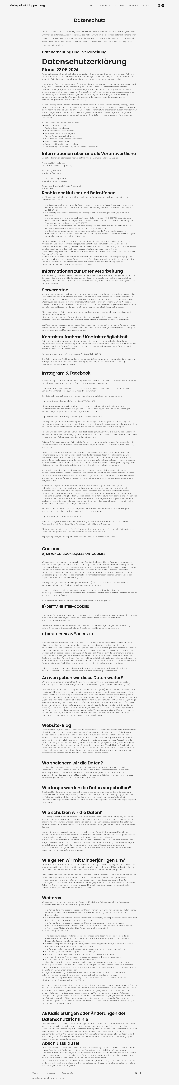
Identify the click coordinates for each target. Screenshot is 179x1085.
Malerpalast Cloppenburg (27, 5)
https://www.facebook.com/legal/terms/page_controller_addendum (72, 416)
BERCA (61, 1078)
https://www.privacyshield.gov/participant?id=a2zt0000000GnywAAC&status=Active (78, 536)
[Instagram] (159, 5)
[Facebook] (162, 5)
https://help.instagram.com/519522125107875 (61, 516)
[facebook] (140, 1073)
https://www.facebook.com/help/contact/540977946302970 (68, 401)
